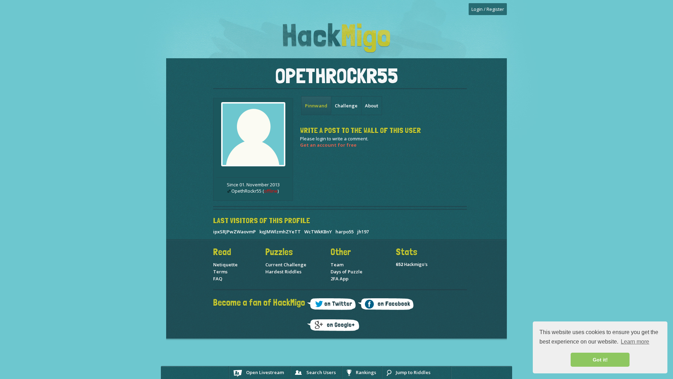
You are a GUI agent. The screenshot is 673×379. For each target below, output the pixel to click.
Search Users (321, 372)
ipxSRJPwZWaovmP (234, 231)
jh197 (363, 231)
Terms (220, 271)
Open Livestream (265, 372)
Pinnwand (316, 105)
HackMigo (336, 38)
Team (337, 264)
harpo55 (344, 231)
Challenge (346, 105)
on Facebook (394, 303)
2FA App (339, 278)
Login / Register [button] (487, 9)
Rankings (366, 372)
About (371, 105)
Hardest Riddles (283, 271)
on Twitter (338, 303)
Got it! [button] (600, 360)
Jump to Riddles (413, 372)
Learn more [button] (635, 342)
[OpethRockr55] (253, 164)
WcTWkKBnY (318, 231)
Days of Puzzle (346, 271)
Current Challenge (285, 264)
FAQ (217, 278)
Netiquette (225, 264)
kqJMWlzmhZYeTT (280, 231)
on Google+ (341, 324)
